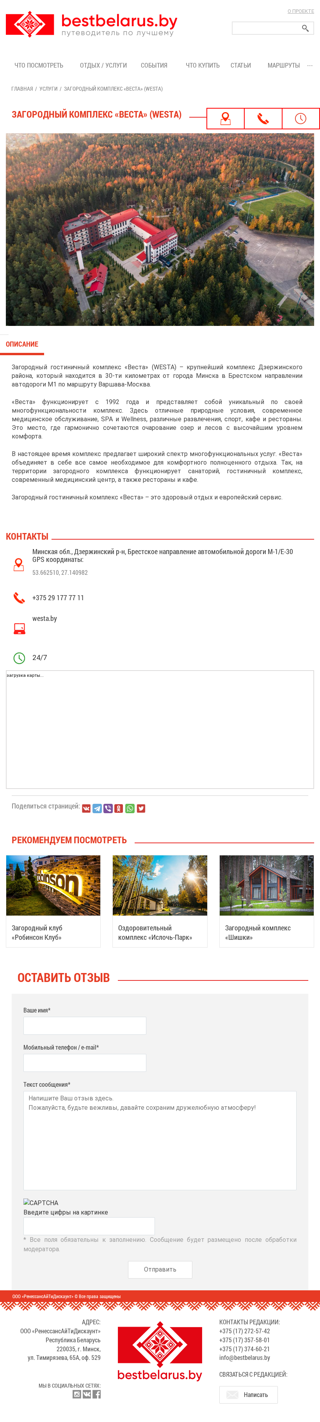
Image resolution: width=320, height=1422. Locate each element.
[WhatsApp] (130, 808)
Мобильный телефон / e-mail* (61, 1047)
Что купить (203, 65)
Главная (22, 88)
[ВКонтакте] (86, 808)
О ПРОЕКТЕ (301, 11)
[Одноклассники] (119, 809)
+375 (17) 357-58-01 (244, 1340)
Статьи (242, 65)
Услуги (48, 88)
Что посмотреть (38, 65)
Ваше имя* (36, 1010)
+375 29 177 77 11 (58, 597)
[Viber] (108, 808)
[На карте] (225, 118)
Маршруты (284, 65)
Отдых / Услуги (103, 65)
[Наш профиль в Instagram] (77, 1394)
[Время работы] (301, 118)
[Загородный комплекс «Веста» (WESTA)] (160, 229)
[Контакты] (263, 118)
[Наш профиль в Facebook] (96, 1394)
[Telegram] (97, 808)
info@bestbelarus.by (244, 1357)
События (156, 65)
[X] (141, 808)
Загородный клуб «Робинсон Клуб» (37, 932)
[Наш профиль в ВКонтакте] (86, 1394)
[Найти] (305, 28)
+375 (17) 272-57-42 (244, 1331)
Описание (22, 344)
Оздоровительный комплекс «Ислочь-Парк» (155, 932)
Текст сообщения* (46, 1084)
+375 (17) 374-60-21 (244, 1349)
